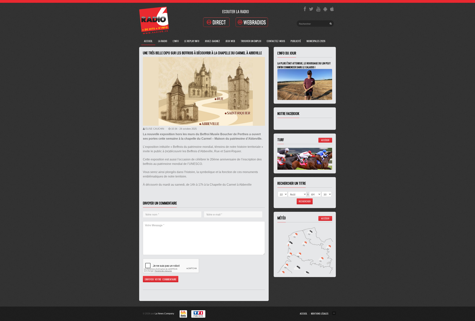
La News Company (164, 313)
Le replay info (191, 41)
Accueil (148, 41)
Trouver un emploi (251, 41)
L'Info (176, 41)
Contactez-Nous (276, 41)
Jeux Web (230, 41)
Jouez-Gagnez (212, 41)
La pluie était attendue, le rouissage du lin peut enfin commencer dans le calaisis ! (304, 65)
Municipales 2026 (316, 41)
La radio (162, 41)
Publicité (296, 41)
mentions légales (319, 313)
